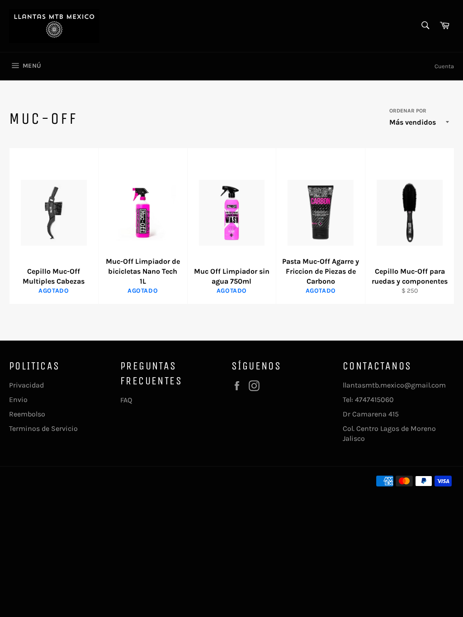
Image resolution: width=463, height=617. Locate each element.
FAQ (126, 400)
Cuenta (444, 66)
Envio (18, 399)
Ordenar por (407, 111)
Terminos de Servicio (43, 428)
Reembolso (27, 414)
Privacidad (26, 385)
